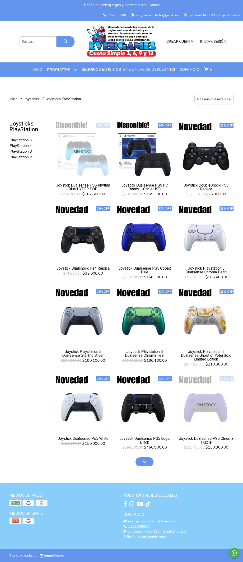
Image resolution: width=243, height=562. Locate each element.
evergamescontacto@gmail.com (152, 521)
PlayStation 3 (20, 151)
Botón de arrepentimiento (146, 536)
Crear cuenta (179, 41)
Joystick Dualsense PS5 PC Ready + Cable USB (144, 187)
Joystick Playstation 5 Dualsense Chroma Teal (144, 353)
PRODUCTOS (59, 69)
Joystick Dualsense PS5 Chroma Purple (206, 440)
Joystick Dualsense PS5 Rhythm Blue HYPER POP (83, 187)
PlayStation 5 (20, 140)
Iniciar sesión (213, 41)
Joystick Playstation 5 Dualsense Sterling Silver (83, 353)
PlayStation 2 (20, 157)
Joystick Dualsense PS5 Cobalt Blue (144, 270)
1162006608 (138, 526)
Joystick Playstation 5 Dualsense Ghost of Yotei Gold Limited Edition (206, 355)
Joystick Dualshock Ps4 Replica (83, 268)
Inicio (36, 69)
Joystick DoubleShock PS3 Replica (206, 187)
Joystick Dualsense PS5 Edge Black (144, 440)
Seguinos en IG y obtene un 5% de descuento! (128, 69)
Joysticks (32, 99)
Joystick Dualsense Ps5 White (83, 438)
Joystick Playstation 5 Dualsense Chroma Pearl (206, 270)
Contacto (190, 69)
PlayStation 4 (20, 145)
